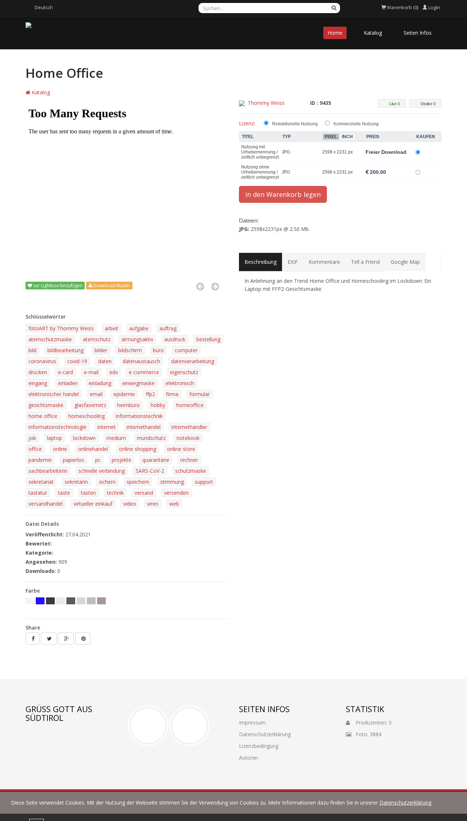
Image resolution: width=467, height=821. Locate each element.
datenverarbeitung (192, 361)
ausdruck (174, 339)
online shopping (137, 448)
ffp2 (150, 394)
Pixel (331, 136)
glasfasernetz (90, 405)
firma (172, 394)
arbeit (111, 328)
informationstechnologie (57, 426)
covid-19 (77, 361)
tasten (88, 492)
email (96, 394)
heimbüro (128, 405)
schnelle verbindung (101, 470)
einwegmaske (138, 383)
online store (181, 448)
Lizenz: (247, 123)
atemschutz (97, 339)
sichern (107, 481)
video (129, 503)
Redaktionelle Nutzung (295, 123)
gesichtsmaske (45, 405)
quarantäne (155, 459)
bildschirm (130, 350)
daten (105, 361)
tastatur (37, 492)
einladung (100, 383)
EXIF (292, 261)
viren (152, 503)
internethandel (144, 426)
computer (186, 350)
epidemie (124, 394)
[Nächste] (215, 286)
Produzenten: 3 (370, 722)
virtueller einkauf (93, 503)
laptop (54, 437)
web (174, 503)
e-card (65, 372)
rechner (189, 459)
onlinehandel (93, 448)
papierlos (73, 459)
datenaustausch (141, 361)
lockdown (84, 437)
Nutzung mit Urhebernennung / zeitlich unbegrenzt (260, 152)
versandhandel (45, 503)
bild (32, 350)
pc (98, 459)
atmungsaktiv (137, 339)
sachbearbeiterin (47, 470)
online (60, 448)
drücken (37, 372)
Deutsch (44, 7)
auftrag (168, 328)
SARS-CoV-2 (150, 470)
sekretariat (41, 481)
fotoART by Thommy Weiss (61, 328)
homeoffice (190, 405)
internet (106, 426)
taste (64, 492)
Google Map (405, 261)
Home (335, 32)
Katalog (373, 32)
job (32, 437)
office (35, 448)
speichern (138, 481)
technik (115, 492)
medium (116, 437)
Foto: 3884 (366, 734)
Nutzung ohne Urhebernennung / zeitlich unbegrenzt (260, 172)
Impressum (252, 722)
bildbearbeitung (65, 350)
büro (158, 350)
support (204, 481)
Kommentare (324, 261)
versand (144, 492)
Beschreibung (260, 261)
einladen (68, 383)
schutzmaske (190, 470)
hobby (158, 405)
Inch (347, 136)
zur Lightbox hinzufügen (57, 285)
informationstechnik (139, 416)
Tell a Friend (365, 261)
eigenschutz (184, 372)
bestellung (208, 339)
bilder (100, 350)
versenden (176, 492)
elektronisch (180, 383)
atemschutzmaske (50, 339)
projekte (121, 459)
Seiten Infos (418, 32)
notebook (188, 437)
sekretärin (76, 481)
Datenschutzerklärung (405, 802)
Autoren (248, 757)
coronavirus (42, 361)
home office (42, 416)
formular (199, 394)
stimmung (172, 481)
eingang (37, 383)
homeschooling (86, 416)
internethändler (189, 426)
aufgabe (138, 328)
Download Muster (111, 285)
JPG (286, 152)
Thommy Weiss (266, 102)
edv (113, 372)
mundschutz (151, 437)
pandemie (40, 459)
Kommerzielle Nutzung (356, 123)
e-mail (91, 372)
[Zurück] (200, 286)
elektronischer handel (53, 394)
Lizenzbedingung (258, 745)
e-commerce (144, 372)
